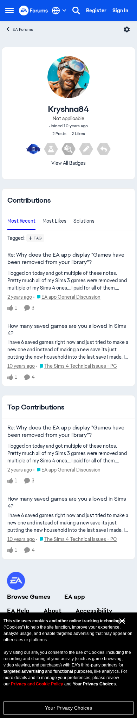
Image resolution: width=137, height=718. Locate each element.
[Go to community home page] (33, 10)
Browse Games (28, 597)
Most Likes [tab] (54, 221)
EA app (74, 597)
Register (96, 10)
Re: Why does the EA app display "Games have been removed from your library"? (65, 258)
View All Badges (68, 163)
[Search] (76, 10)
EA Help (18, 611)
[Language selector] (59, 11)
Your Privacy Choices (68, 708)
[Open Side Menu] (9, 10)
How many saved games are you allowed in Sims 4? (66, 330)
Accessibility (94, 611)
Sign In (120, 10)
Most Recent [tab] (21, 221)
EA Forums (23, 29)
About (52, 611)
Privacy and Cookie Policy (37, 684)
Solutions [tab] (83, 221)
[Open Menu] (127, 29)
